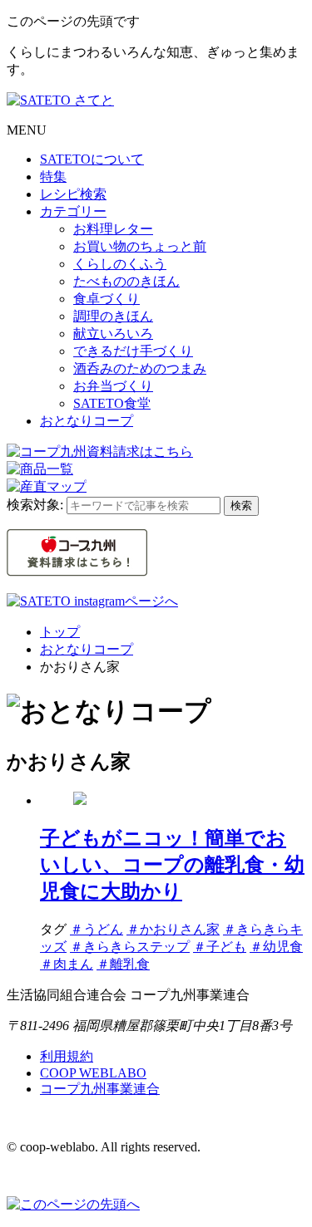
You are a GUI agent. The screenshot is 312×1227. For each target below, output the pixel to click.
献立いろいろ (113, 333)
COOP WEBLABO (93, 1073)
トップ (60, 632)
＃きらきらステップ (130, 947)
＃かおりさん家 (173, 929)
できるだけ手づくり (133, 351)
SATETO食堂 (112, 403)
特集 (53, 176)
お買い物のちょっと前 (139, 246)
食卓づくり (106, 299)
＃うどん (96, 929)
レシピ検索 (73, 194)
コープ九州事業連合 (100, 1089)
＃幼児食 (276, 947)
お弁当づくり (113, 386)
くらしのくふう (119, 264)
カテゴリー (73, 211)
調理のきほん (113, 316)
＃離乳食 (123, 964)
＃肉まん (66, 964)
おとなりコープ (86, 421)
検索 (241, 505)
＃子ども (219, 947)
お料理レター (113, 229)
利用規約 (66, 1056)
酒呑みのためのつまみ (139, 368)
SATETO (92, 159)
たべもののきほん (126, 281)
